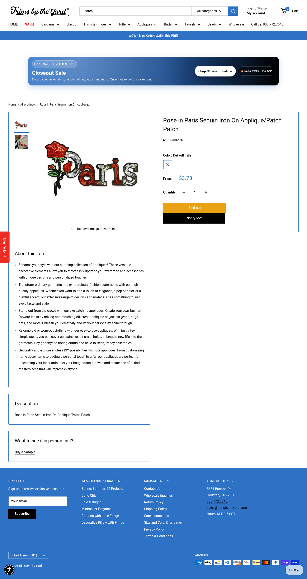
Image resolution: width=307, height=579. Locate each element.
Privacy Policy (154, 529)
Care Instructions (156, 516)
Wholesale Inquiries (158, 496)
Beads (212, 24)
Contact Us (152, 489)
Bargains (48, 24)
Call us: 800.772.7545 (267, 24)
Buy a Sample (25, 452)
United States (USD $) (24, 555)
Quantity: (169, 192)
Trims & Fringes (95, 24)
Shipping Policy (155, 509)
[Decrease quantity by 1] (183, 192)
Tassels (190, 24)
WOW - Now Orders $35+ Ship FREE (153, 36)
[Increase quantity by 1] (205, 192)
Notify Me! (194, 218)
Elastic (71, 24)
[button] (9, 569)
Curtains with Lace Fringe (100, 516)
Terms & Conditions (158, 536)
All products (28, 104)
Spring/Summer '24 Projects (102, 489)
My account (256, 13)
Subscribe (22, 514)
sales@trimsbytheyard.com (227, 508)
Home (12, 104)
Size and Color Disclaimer (163, 522)
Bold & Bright (91, 502)
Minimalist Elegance (96, 509)
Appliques (144, 24)
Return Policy (154, 502)
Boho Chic (88, 496)
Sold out (194, 208)
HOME (13, 24)
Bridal (168, 24)
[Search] (233, 11)
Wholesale (236, 24)
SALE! (29, 24)
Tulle (122, 24)
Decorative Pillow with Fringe (102, 522)
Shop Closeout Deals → (215, 71)
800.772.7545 (217, 501)
